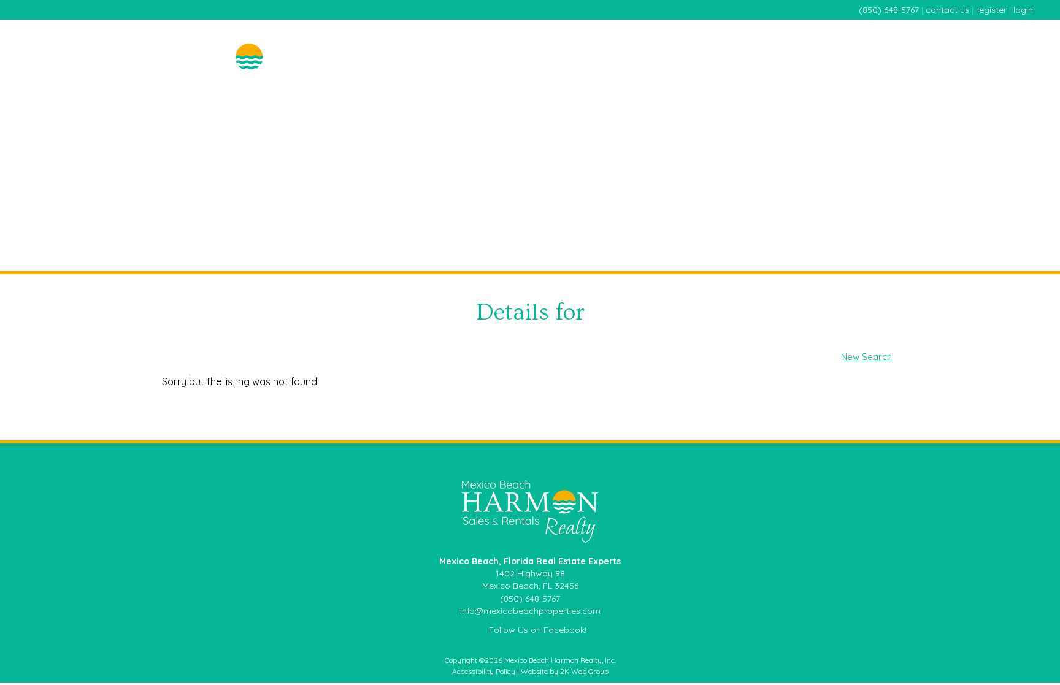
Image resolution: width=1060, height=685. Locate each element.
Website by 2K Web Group (565, 671)
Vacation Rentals (876, 44)
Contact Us (947, 9)
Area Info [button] (950, 44)
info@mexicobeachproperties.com (530, 610)
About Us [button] (1010, 44)
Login (1023, 9)
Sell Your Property (778, 44)
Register (991, 9)
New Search (866, 356)
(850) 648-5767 (889, 9)
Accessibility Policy (483, 671)
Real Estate (694, 44)
